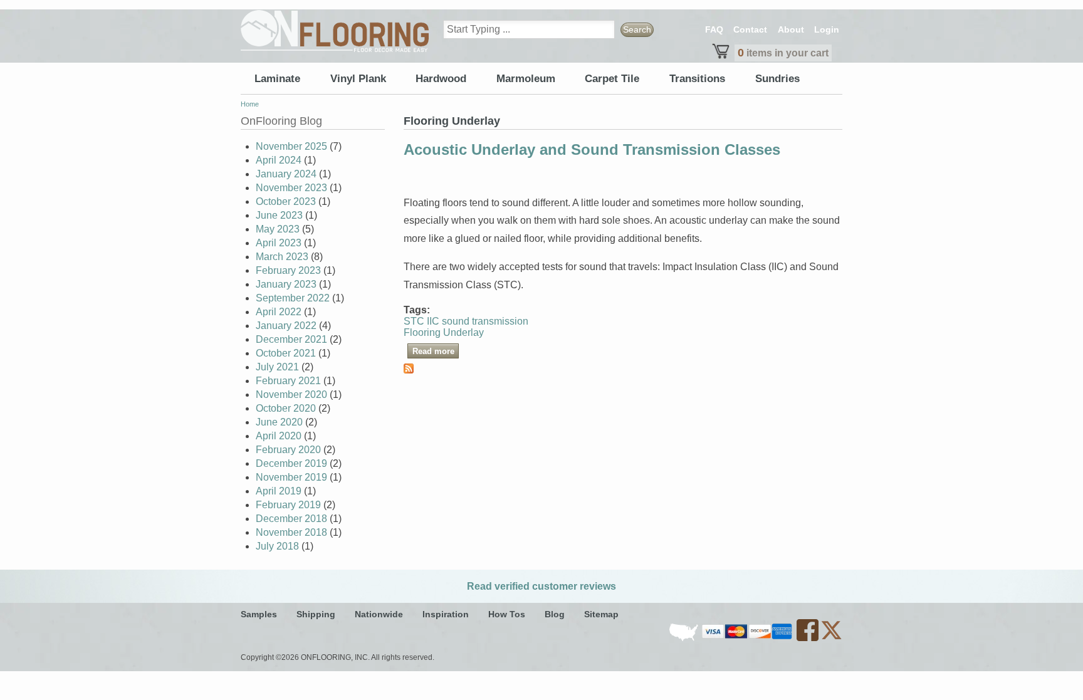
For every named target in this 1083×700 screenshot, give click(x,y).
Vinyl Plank (358, 79)
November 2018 (291, 532)
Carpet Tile (612, 79)
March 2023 (282, 256)
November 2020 (291, 394)
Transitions (697, 79)
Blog (555, 614)
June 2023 (279, 215)
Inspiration (445, 614)
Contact (750, 29)
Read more (435, 350)
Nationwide (379, 614)
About (791, 29)
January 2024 (286, 174)
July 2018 (277, 546)
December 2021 (291, 339)
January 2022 (286, 325)
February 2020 (288, 449)
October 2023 (286, 201)
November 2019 (291, 477)
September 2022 (293, 298)
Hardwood (441, 79)
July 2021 (277, 367)
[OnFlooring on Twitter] (831, 638)
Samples (259, 614)
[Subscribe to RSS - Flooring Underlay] (409, 370)
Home (250, 104)
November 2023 (291, 187)
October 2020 (286, 408)
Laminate (277, 79)
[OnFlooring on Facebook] (808, 638)
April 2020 (278, 436)
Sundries (777, 79)
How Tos (506, 614)
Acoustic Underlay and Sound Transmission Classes (592, 149)
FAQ (714, 29)
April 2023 (278, 243)
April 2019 (278, 491)
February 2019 (288, 504)
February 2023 (288, 270)
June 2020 (279, 422)
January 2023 (286, 284)
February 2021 (288, 380)
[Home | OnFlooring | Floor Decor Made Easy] (335, 31)
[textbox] (529, 29)
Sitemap (601, 614)
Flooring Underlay (444, 332)
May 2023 (278, 229)
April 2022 (278, 311)
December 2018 (291, 518)
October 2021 (286, 353)
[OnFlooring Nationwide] (684, 638)
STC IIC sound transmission (466, 321)
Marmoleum (525, 79)
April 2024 (278, 160)
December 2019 (291, 463)
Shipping (315, 614)
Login (826, 29)
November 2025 (291, 146)
